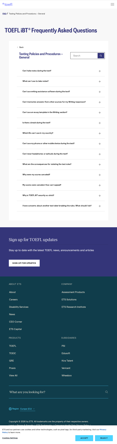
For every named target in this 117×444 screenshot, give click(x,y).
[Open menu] (113, 4)
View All (13, 375)
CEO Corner (15, 321)
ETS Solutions (69, 299)
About (12, 292)
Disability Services (18, 307)
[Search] (106, 392)
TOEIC (12, 353)
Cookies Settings (10, 438)
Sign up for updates (24, 263)
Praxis (12, 368)
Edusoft (66, 353)
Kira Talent (67, 360)
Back (21, 47)
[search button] (101, 55)
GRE (11, 360)
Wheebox (67, 375)
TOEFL (12, 346)
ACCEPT (84, 438)
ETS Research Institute (74, 307)
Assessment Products (73, 292)
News (12, 314)
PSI (63, 346)
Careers (13, 299)
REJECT (104, 438)
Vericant (66, 368)
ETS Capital (15, 329)
